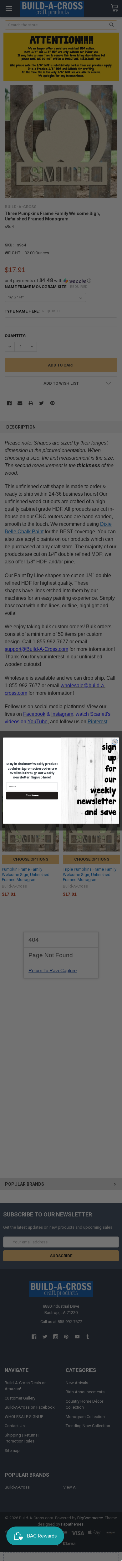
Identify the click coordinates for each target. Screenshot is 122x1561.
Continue (32, 795)
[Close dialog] (115, 742)
